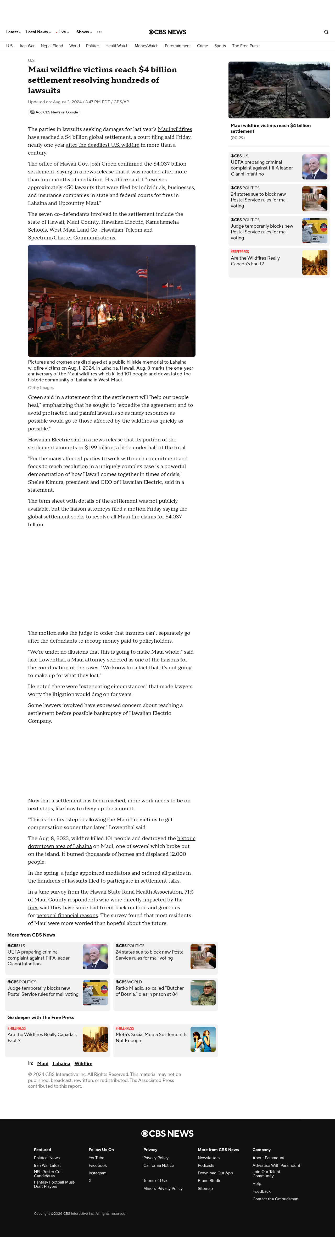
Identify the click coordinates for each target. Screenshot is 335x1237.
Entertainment (178, 45)
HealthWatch (117, 45)
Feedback (262, 1191)
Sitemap (205, 1188)
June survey (52, 892)
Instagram (98, 1173)
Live (62, 32)
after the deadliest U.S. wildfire (102, 145)
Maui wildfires (175, 129)
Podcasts (206, 1165)
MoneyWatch (147, 45)
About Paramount (268, 1158)
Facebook (98, 1165)
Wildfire (83, 1064)
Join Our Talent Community (266, 1174)
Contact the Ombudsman (275, 1199)
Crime (202, 45)
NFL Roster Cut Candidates (48, 1174)
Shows (83, 32)
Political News (47, 1158)
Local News (37, 32)
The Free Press (245, 45)
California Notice (158, 1165)
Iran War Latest (47, 1165)
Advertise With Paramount (276, 1165)
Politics (92, 45)
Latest (12, 32)
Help (257, 1183)
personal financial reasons (67, 915)
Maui (42, 1064)
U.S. (10, 45)
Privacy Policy (156, 1158)
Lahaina (61, 1064)
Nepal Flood (52, 45)
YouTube (96, 1158)
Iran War (27, 45)
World (74, 45)
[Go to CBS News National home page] (167, 32)
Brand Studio (209, 1181)
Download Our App (215, 1173)
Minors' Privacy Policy (163, 1188)
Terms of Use (155, 1181)
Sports (220, 45)
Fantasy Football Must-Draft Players (54, 1184)
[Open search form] (326, 32)
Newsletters (209, 1158)
